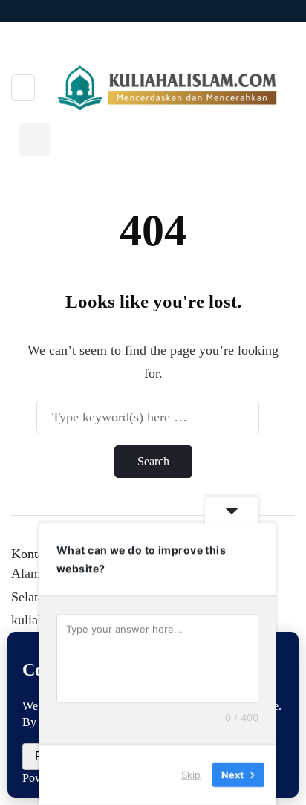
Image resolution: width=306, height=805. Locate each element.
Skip (191, 774)
